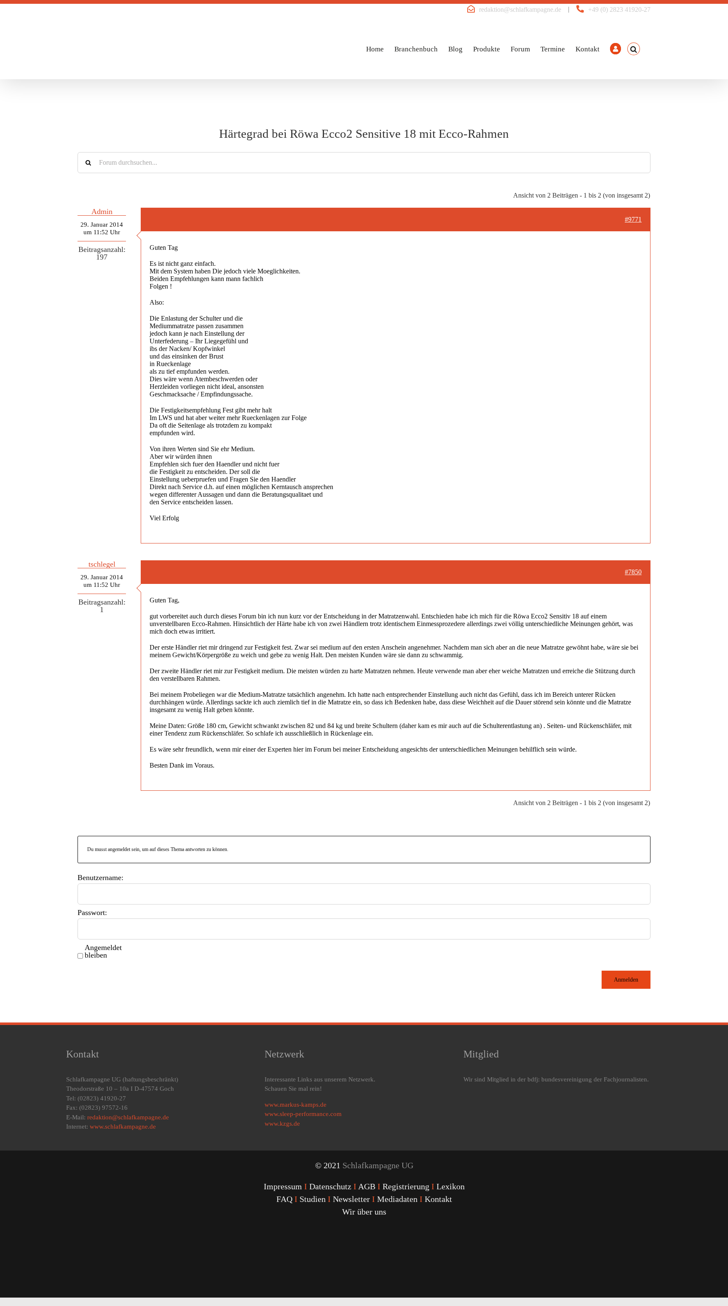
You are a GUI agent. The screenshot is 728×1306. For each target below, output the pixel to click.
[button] (633, 49)
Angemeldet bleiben (103, 951)
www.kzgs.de (282, 1123)
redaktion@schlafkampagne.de (520, 9)
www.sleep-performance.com (303, 1114)
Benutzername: (100, 877)
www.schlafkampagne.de (123, 1126)
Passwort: (92, 912)
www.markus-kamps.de (296, 1104)
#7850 (633, 571)
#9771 (633, 219)
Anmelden (626, 980)
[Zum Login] (615, 49)
